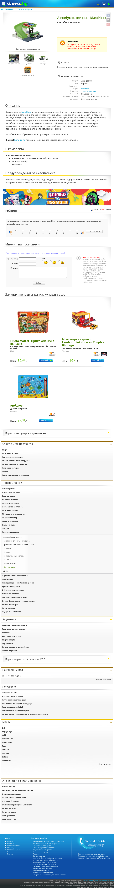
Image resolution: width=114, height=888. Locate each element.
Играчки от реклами (11, 492)
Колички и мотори (10, 468)
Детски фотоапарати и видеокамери (18, 601)
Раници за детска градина (13, 629)
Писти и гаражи (25, 9)
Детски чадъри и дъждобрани (15, 647)
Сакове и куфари (9, 650)
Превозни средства (10, 532)
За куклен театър (9, 517)
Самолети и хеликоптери (13, 556)
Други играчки (8, 608)
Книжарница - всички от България (48, 841)
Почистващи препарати (42, 845)
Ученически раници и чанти (15, 625)
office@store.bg (103, 858)
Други (5, 571)
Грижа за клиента (13, 845)
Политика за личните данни (104, 880)
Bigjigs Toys (7, 731)
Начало (10, 841)
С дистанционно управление (15, 575)
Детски (39, 856)
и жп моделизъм (44, 862)
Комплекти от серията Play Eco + (16, 711)
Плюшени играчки (10, 503)
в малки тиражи (45, 866)
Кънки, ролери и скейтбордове (15, 460)
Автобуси (7, 548)
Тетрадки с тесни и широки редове (17, 790)
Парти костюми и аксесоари (14, 597)
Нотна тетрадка (9, 812)
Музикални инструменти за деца (17, 703)
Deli (3, 728)
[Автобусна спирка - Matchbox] (28, 31)
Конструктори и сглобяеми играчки (18, 583)
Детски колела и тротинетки (15, 464)
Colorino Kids (7, 739)
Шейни (5, 471)
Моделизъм (7, 579)
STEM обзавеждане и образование (46, 860)
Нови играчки (8, 489)
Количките (19, 139)
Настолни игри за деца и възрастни (46, 843)
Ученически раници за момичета (17, 805)
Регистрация (12, 852)
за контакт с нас (98, 854)
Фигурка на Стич (9, 692)
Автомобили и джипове (13, 537)
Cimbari (5, 749)
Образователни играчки (13, 590)
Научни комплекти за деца (14, 700)
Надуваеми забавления (12, 457)
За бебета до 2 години (11, 676)
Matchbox (85, 88)
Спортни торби (8, 640)
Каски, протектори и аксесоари (15, 475)
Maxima (5, 753)
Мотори (6, 552)
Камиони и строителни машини (16, 541)
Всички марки (105, 764)
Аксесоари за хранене (11, 636)
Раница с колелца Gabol (12, 707)
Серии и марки (9, 496)
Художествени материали (42, 850)
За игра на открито (10, 453)
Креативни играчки (11, 586)
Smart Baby (7, 742)
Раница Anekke (8, 815)
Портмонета (7, 643)
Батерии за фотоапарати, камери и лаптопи (49, 875)
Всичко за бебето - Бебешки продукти (47, 858)
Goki (4, 735)
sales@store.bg (102, 856)
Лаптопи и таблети (10, 594)
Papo (4, 746)
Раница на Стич (9, 819)
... (16, 9)
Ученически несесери (11, 794)
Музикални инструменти (13, 514)
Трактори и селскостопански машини (18, 544)
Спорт (4, 450)
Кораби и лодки (9, 563)
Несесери (6, 632)
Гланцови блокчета (10, 801)
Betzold (5, 757)
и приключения (42, 868)
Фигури (5, 528)
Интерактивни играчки (12, 507)
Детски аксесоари (10, 604)
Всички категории (103, 679)
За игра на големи (10, 510)
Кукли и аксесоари (10, 521)
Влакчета (7, 559)
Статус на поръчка (14, 850)
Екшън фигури (8, 525)
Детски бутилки (9, 808)
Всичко (44, 864)
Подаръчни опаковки (11, 612)
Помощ (10, 854)
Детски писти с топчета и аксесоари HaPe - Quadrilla (25, 714)
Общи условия (88, 880)
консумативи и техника (44, 848)
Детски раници (9, 787)
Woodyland (7, 760)
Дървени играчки (10, 499)
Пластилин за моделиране (14, 797)
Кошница (10, 848)
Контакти (10, 843)
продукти (41, 852)
